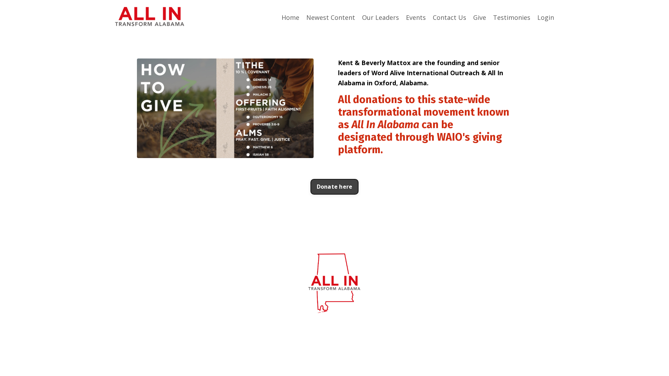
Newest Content (330, 17)
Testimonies (511, 17)
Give (479, 17)
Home (290, 17)
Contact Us (449, 17)
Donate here (335, 186)
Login (545, 17)
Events (416, 17)
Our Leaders (380, 17)
